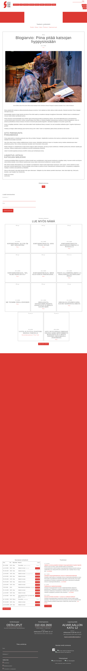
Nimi (4, 203)
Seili (38, 335)
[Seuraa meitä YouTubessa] (63, 652)
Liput (21, 4)
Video (40, 27)
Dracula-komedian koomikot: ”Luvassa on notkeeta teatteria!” (62, 599)
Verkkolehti (84, 4)
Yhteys (53, 4)
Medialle (84, 8)
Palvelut (37, 4)
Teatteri (42, 4)
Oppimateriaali (53, 27)
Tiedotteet (84, 6)
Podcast (45, 27)
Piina (43, 47)
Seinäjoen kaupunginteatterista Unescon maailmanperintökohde (62, 578)
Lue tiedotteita (48, 605)
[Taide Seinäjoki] (56, 660)
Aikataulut (26, 4)
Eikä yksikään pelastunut (27, 335)
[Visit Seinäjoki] (70, 660)
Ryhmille (32, 4)
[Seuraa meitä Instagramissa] (65, 650)
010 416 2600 (43, 625)
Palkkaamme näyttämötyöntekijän (61, 589)
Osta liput (37, 568)
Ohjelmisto (16, 4)
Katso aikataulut (6, 608)
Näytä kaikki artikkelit (43, 343)
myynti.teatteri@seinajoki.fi (72, 636)
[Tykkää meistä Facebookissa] (53, 650)
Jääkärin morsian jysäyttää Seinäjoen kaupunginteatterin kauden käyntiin (62, 568)
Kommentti (6, 197)
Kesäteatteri (48, 4)
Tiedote (32, 27)
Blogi (36, 27)
